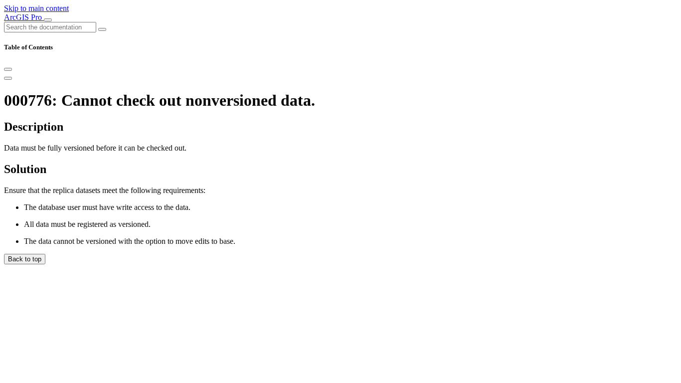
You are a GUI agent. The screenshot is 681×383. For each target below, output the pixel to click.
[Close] (8, 69)
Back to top (24, 259)
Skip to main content (36, 8)
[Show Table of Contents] (8, 78)
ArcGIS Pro (24, 17)
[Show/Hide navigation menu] (48, 19)
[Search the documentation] (102, 29)
